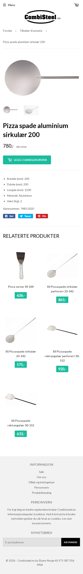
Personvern (41, 487)
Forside (7, 30)
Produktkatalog (41, 492)
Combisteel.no (26, 560)
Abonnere (70, 542)
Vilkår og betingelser (42, 482)
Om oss (41, 477)
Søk (41, 471)
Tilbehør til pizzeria (31, 30)
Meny (11, 5)
